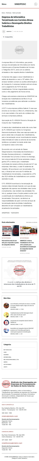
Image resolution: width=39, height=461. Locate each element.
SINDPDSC (9, 31)
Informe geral (7, 357)
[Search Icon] (35, 4)
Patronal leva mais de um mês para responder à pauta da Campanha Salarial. (10, 243)
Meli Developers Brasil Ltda (11, 359)
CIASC (5, 352)
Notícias (8, 13)
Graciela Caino (14, 309)
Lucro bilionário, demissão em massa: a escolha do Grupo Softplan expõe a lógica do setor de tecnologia (22, 305)
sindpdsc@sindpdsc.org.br (10, 416)
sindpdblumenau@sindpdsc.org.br (12, 443)
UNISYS (5, 366)
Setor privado (17, 13)
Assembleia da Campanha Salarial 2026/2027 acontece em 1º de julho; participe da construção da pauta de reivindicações (22, 330)
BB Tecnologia (8, 349)
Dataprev (6, 354)
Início (3, 13)
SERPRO (5, 362)
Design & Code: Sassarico (19, 458)
